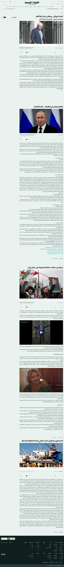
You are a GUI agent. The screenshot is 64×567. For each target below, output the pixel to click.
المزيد (7, 6)
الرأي (45, 6)
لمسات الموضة (61, 558)
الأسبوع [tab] (2, 17)
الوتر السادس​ (37, 546)
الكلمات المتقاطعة (31, 555)
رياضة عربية (55, 557)
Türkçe (57, 1)
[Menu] (62, 6)
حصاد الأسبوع (49, 555)
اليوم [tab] (4, 17)
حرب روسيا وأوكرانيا (55, 258)
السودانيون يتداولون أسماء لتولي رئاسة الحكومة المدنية (42, 441)
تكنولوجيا (30, 6)
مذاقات (62, 555)
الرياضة (22, 6)
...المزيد (61, 90)
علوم (32, 546)
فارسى (53, 1)
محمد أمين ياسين (56, 471)
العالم (47, 6)
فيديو (16, 6)
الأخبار (62, 13)
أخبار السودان (56, 532)
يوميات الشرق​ (26, 6)
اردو (55, 1)
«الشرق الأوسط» (57, 48)
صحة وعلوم (34, 6)
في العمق (19, 6)
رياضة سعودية (55, 555)
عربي (62, 1)
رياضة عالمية (55, 558)
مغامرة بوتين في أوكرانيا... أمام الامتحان (48, 107)
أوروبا (56, 546)
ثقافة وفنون (38, 6)
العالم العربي (60, 437)
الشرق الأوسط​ (51, 6)
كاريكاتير (50, 546)
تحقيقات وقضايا (49, 557)
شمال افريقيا (54, 437)
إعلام (38, 549)
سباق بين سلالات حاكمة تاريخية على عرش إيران (45, 267)
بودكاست (13, 6)
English (60, 1)
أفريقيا (56, 549)
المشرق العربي (60, 549)
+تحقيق (50, 558)
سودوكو (32, 557)
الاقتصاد (42, 6)
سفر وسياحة (61, 557)
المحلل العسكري (59, 135)
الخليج (61, 546)
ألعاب (9, 6)
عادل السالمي (59, 302)
